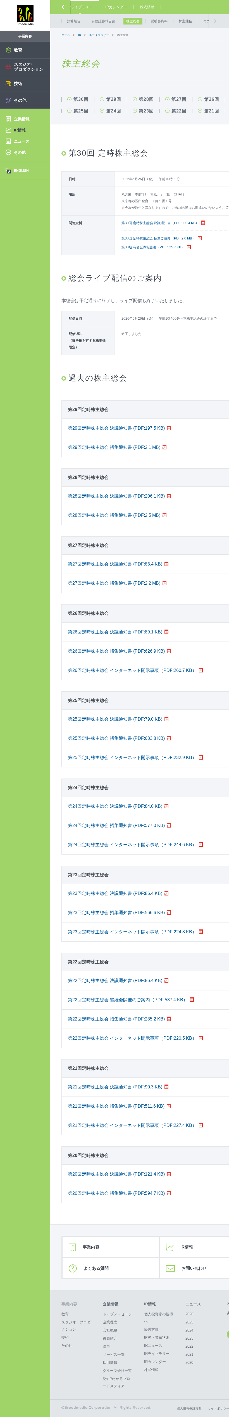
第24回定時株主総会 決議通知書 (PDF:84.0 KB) (115, 806)
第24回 (113, 111)
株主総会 (133, 21)
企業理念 (110, 1322)
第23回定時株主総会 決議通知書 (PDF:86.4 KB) (115, 893)
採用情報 (110, 1362)
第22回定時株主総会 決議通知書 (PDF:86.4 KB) (115, 980)
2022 (189, 1346)
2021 (189, 1354)
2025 (189, 1322)
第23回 (146, 111)
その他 (208, 21)
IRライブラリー (79, 7)
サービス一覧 (114, 1354)
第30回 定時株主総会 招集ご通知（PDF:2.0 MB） (158, 238)
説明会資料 (159, 21)
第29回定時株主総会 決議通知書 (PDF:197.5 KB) (116, 428)
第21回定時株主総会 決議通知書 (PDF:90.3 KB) (115, 1087)
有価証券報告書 (103, 21)
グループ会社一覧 (117, 1371)
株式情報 (147, 7)
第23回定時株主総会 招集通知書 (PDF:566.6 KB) (116, 912)
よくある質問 (96, 1268)
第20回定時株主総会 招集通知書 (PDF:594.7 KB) (116, 1193)
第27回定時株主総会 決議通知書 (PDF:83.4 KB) (115, 564)
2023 (189, 1338)
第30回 (81, 99)
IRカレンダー (116, 7)
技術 (65, 1337)
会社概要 (110, 1330)
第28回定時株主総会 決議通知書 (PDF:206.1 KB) (116, 496)
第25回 (81, 111)
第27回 (179, 99)
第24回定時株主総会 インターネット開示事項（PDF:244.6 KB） (132, 844)
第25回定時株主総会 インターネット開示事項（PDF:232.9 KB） (132, 757)
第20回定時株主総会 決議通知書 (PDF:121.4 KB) (116, 1174)
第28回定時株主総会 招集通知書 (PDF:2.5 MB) (114, 515)
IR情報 (150, 1304)
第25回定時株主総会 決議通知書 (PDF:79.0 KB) (115, 719)
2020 (189, 1362)
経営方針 (151, 1329)
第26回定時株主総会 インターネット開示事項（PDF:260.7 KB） (132, 670)
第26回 (211, 99)
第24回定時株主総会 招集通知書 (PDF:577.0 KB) (116, 825)
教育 (65, 1314)
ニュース (193, 1304)
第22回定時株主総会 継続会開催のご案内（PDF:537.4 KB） (128, 999)
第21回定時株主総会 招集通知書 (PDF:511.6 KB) (116, 1106)
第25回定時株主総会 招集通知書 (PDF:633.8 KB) (116, 738)
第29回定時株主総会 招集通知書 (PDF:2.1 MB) (114, 447)
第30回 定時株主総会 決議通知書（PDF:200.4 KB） (160, 223)
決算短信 (73, 21)
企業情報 (110, 1304)
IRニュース (153, 1345)
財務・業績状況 (157, 1337)
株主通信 (185, 21)
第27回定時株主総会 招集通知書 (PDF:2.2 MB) (114, 583)
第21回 (211, 111)
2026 (189, 1314)
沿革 (106, 1346)
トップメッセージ (117, 1314)
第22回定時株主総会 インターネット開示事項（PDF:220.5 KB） (132, 1038)
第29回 (113, 99)
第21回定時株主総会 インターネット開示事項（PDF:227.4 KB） (132, 1125)
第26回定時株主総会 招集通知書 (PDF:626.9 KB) (116, 651)
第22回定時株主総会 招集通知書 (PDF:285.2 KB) (116, 1019)
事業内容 (91, 1247)
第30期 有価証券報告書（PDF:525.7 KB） (153, 247)
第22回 (179, 111)
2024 (189, 1330)
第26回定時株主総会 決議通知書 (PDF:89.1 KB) (115, 632)
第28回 (146, 99)
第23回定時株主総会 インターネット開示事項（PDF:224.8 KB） (132, 931)
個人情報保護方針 (189, 1408)
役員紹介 (110, 1338)
